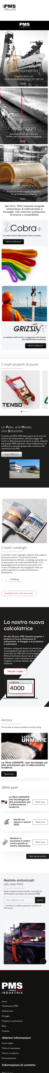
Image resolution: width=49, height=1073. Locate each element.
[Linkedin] (6, 913)
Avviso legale (7, 1043)
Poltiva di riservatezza (11, 1048)
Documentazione (9, 1058)
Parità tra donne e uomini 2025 (22, 822)
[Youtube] (17, 913)
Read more (9, 774)
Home (4, 1001)
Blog (4, 1026)
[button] (21, 411)
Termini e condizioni (10, 1053)
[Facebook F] (11, 913)
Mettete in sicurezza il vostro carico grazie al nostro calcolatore (20, 842)
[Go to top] (43, 961)
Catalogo (14, 579)
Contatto (5, 1031)
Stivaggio (6, 1016)
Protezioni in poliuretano (12, 1021)
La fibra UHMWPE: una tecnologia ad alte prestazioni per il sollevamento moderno (24, 765)
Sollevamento (7, 1011)
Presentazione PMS (10, 1006)
